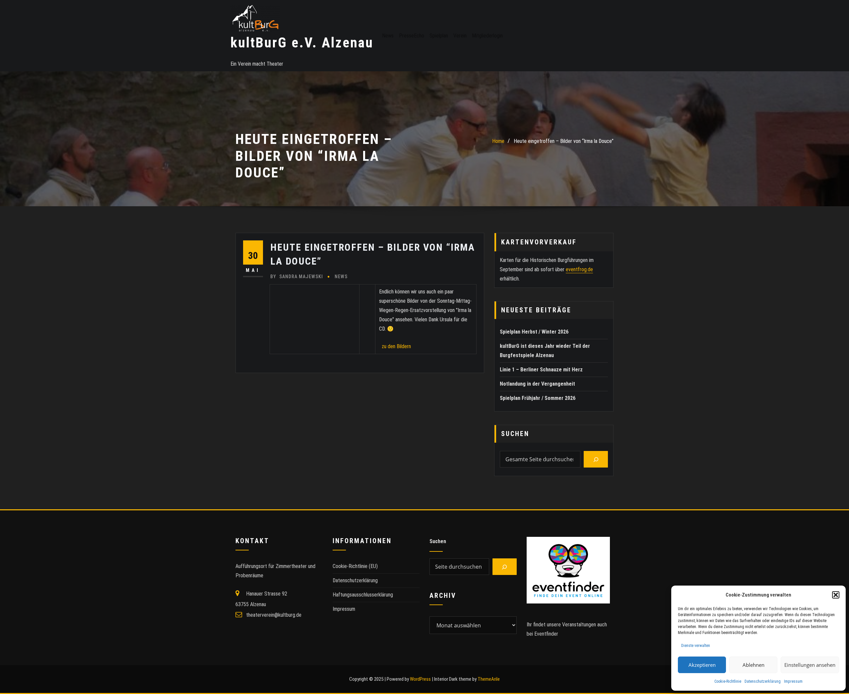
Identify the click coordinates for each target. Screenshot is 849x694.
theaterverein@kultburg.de (273, 615)
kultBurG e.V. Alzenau (301, 42)
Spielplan (438, 35)
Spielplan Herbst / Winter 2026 (534, 332)
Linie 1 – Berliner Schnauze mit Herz (541, 369)
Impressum (793, 681)
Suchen (515, 434)
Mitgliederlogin (487, 35)
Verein (460, 35)
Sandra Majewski (296, 276)
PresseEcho (411, 35)
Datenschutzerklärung (763, 681)
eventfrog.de (579, 269)
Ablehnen (753, 665)
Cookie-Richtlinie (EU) (355, 566)
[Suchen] (596, 459)
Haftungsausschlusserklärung (363, 595)
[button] (835, 595)
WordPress (420, 679)
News (388, 35)
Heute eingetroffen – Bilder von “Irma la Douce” (564, 141)
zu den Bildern (395, 346)
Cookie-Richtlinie (727, 681)
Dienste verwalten (695, 645)
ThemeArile (489, 679)
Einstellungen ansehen (809, 665)
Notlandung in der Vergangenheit (537, 384)
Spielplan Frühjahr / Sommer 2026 (537, 398)
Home (498, 141)
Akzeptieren (702, 665)
